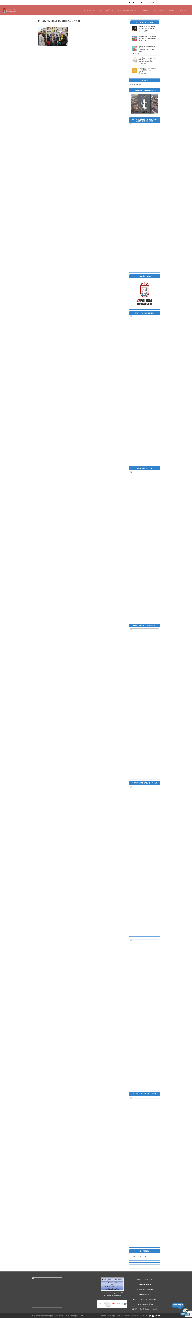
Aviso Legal (111, 1316)
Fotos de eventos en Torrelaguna (144, 1299)
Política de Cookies (138, 1316)
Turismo (171, 10)
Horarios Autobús (145, 1294)
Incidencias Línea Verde (145, 1289)
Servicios (145, 10)
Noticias (182, 10)
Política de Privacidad (123, 1316)
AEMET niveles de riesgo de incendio (145, 1309)
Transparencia (159, 10)
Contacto (103, 1316)
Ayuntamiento (89, 10)
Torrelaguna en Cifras (145, 1304)
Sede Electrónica (106, 10)
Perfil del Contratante (127, 10)
